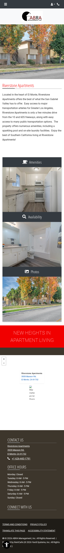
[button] (52, 4)
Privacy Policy (38, 524)
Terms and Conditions (14, 524)
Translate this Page (13, 530)
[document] (32, 392)
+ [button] (4, 359)
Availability (34, 216)
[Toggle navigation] (5, 4)
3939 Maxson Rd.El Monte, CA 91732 (29, 378)
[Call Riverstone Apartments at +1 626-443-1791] (58, 4)
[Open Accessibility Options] (6, 545)
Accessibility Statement (41, 530)
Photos (34, 271)
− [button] (4, 363)
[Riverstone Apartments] (32, 393)
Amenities (35, 162)
